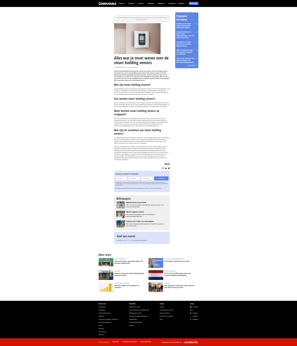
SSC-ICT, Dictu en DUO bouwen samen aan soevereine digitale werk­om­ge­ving (177, 274)
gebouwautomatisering (154, 118)
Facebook (195, 307)
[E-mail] (163, 168)
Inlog (161, 319)
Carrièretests (102, 307)
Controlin (124, 124)
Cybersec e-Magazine (105, 322)
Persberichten (133, 319)
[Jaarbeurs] (190, 342)
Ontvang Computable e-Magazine (108, 319)
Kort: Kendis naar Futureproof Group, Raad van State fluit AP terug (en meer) (179, 286)
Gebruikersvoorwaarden (129, 341)
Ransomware (102, 331)
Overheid (117, 271)
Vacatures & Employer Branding (138, 316)
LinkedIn (195, 313)
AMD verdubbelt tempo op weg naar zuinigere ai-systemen (184, 52)
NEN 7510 (101, 334)
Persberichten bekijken (135, 322)
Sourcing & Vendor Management (174, 259)
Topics (100, 325)
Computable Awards (104, 313)
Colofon (162, 307)
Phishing (101, 328)
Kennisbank (102, 310)
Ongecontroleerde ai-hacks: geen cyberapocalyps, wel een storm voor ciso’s (185, 35)
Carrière (167, 283)
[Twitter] (169, 168)
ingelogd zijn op (126, 240)
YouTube (195, 316)
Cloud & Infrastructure (121, 283)
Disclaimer (116, 341)
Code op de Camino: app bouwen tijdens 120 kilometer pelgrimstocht (185, 60)
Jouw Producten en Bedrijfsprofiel (139, 310)
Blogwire (131, 325)
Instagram (195, 319)
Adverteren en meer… (135, 307)
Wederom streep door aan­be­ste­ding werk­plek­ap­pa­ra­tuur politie (129, 274)
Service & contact (165, 313)
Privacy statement (145, 341)
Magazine (101, 316)
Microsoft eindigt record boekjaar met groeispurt (126, 286)
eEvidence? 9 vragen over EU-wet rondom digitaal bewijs (183, 44)
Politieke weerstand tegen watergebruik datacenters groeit (183, 26)
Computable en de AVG (166, 310)
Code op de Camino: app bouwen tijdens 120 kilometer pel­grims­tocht (128, 262)
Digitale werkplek (131, 67)
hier (149, 188)
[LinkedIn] (166, 168)
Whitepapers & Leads (135, 313)
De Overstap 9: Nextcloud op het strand (176, 261)
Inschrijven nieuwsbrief (166, 316)
